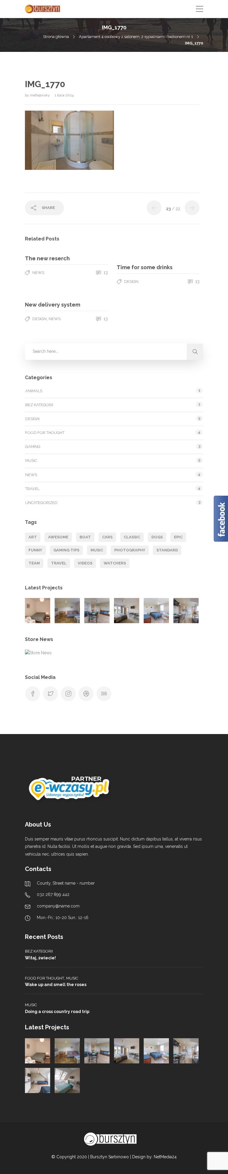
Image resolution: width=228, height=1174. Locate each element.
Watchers (115, 563)
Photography (129, 550)
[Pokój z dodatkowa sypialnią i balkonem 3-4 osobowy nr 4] (186, 610)
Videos (85, 563)
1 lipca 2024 (64, 95)
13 (105, 272)
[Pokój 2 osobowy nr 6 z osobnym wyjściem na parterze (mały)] (37, 610)
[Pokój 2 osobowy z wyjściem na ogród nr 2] (126, 610)
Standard (167, 550)
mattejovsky (40, 95)
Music (31, 460)
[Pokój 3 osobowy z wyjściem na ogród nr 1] (97, 610)
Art (32, 537)
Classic (132, 537)
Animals (33, 391)
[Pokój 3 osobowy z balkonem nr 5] (37, 1080)
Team (34, 563)
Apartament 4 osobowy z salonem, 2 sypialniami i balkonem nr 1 (136, 36)
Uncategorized (41, 502)
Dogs (157, 537)
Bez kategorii (39, 405)
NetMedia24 (165, 1156)
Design (131, 281)
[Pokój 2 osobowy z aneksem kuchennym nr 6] (67, 1080)
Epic (178, 537)
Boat (85, 537)
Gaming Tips (66, 550)
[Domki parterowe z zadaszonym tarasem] (67, 610)
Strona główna (56, 36)
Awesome (58, 537)
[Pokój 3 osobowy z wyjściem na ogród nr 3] (156, 610)
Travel (32, 488)
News (38, 272)
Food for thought (44, 432)
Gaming (32, 446)
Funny (35, 550)
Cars (107, 537)
